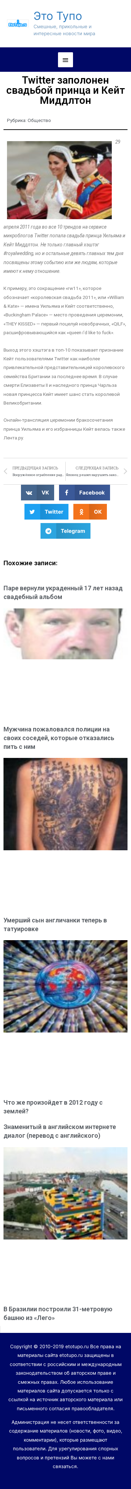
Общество (39, 120)
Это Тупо (58, 16)
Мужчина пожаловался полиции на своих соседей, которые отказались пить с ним (58, 738)
